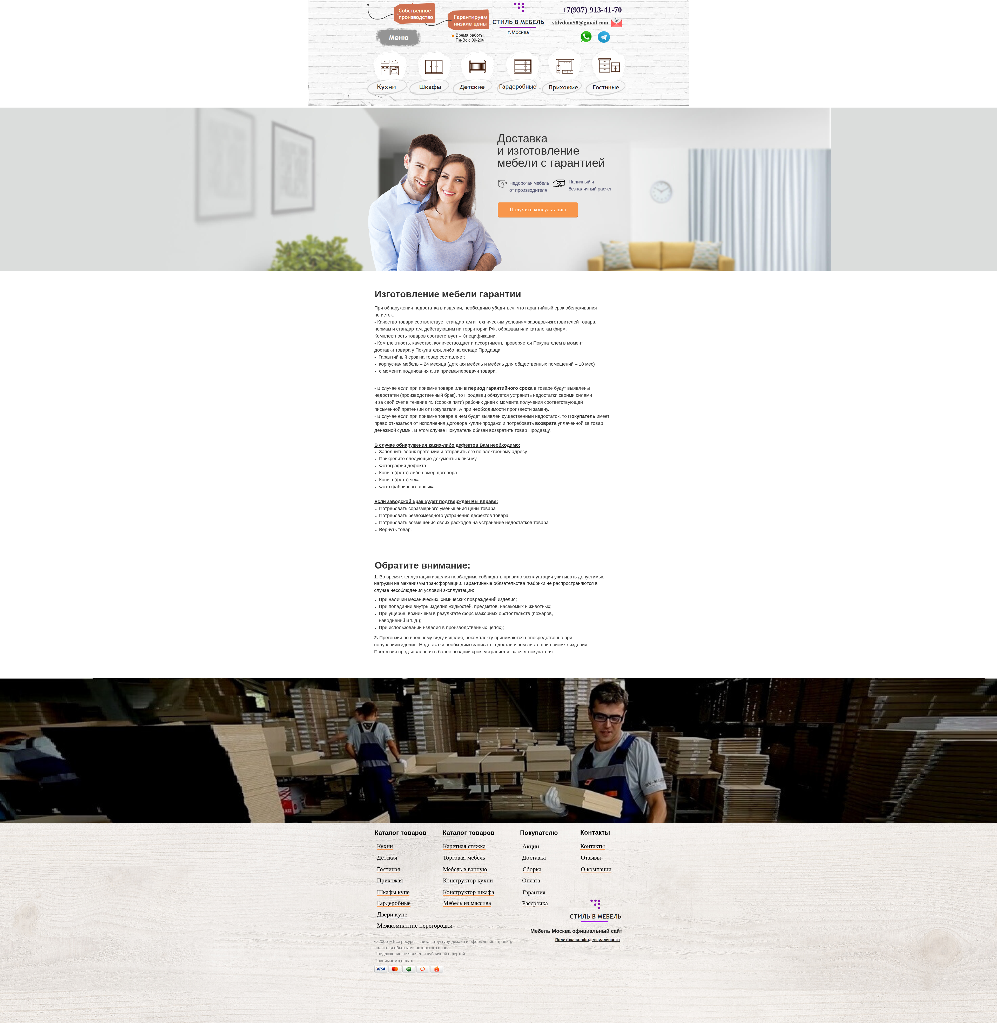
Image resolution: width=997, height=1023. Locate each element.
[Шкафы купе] (430, 95)
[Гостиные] (605, 95)
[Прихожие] (562, 95)
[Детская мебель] (473, 95)
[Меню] (398, 47)
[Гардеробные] (518, 94)
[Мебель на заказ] (595, 922)
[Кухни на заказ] (387, 95)
